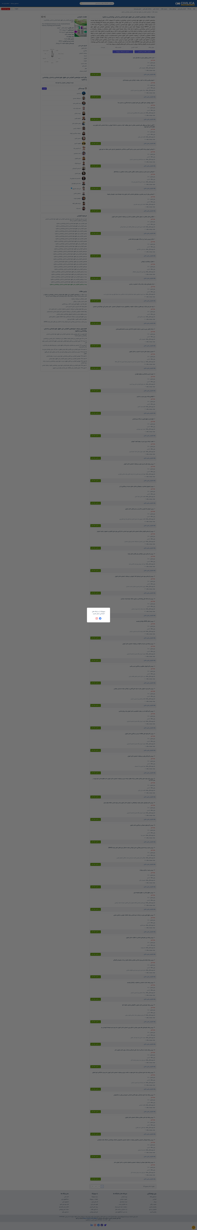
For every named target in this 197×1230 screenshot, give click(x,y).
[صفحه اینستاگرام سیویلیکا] (97, 618)
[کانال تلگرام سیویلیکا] (100, 618)
